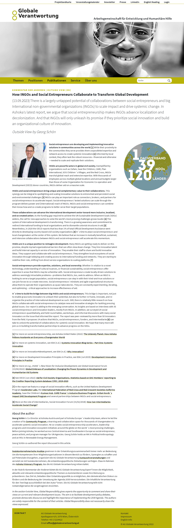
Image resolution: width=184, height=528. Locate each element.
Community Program (36, 421)
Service (75, 80)
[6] (74, 231)
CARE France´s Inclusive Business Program (75, 393)
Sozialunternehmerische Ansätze (28, 451)
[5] (105, 225)
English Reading (151, 2)
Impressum (126, 516)
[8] (108, 319)
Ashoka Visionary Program (29, 464)
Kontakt (124, 513)
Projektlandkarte (63, 2)
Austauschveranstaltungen (92, 457)
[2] (94, 153)
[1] (92, 147)
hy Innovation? (76, 351)
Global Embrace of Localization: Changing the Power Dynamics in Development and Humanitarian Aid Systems (59, 371)
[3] (43, 197)
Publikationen (56, 80)
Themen (18, 80)
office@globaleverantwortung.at (63, 523)
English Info (126, 519)
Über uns (91, 80)
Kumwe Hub (47, 393)
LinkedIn (135, 2)
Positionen (35, 80)
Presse (123, 2)
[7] (91, 260)
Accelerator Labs (29, 389)
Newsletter (109, 2)
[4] (105, 218)
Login (166, 2)
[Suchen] (169, 80)
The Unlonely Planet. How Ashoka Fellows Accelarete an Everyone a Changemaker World (64, 335)
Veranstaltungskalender (87, 2)
